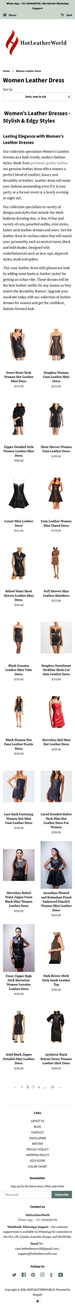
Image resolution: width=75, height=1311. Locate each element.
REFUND (37, 1144)
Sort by (8, 89)
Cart (69, 15)
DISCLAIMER (37, 1138)
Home (6, 71)
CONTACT (37, 1132)
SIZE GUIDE (37, 1160)
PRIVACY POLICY (38, 1149)
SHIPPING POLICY (37, 1155)
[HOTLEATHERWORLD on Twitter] (14, 1275)
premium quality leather (49, 163)
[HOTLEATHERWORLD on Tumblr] (51, 1275)
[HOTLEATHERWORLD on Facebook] (23, 1275)
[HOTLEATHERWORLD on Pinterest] (33, 1275)
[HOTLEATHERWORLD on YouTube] (60, 1275)
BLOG (37, 1126)
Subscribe (62, 1194)
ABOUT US (37, 1121)
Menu (12, 15)
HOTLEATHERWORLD (41, 1289)
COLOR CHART (37, 1166)
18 (52, 1087)
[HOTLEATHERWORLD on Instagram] (42, 1275)
